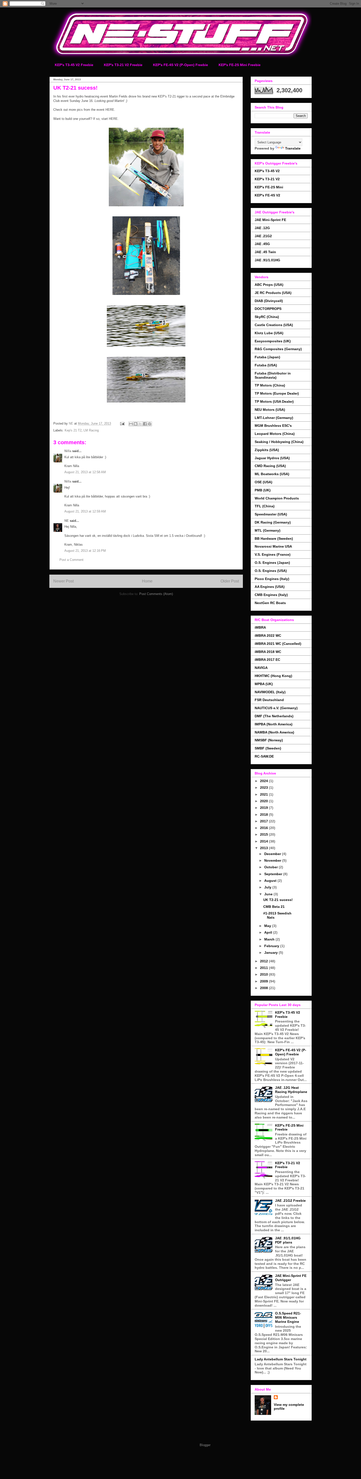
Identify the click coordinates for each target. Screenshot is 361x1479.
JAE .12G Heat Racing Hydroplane (291, 1090)
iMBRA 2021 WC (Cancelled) (278, 644)
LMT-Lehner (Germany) (274, 418)
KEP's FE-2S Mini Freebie (240, 65)
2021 (264, 794)
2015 (264, 834)
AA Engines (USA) (270, 587)
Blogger (205, 1445)
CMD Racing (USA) (270, 466)
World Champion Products (277, 498)
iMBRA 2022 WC (268, 635)
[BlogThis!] (135, 423)
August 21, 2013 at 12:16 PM (85, 551)
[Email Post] (121, 423)
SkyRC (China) (267, 317)
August (271, 881)
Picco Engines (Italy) (272, 579)
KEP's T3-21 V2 (267, 179)
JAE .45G (262, 244)
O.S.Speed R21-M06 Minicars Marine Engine (288, 1317)
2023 (264, 787)
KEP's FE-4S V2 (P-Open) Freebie (180, 65)
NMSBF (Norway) (269, 740)
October (271, 867)
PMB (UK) (263, 490)
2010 (264, 974)
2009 (264, 981)
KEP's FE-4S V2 (267, 195)
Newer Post (63, 581)
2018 (264, 814)
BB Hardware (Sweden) (274, 538)
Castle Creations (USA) (274, 325)
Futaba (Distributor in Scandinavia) (273, 375)
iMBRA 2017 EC (267, 660)
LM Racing (91, 430)
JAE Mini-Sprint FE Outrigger (290, 1278)
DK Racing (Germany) (273, 522)
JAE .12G (262, 228)
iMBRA (260, 627)
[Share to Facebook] (144, 423)
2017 (264, 821)
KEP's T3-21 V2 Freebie (123, 65)
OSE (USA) (263, 482)
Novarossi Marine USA (273, 546)
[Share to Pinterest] (149, 423)
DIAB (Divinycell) (269, 301)
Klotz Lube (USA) (269, 333)
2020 (264, 801)
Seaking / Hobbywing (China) (279, 442)
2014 (264, 841)
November (273, 860)
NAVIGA (261, 668)
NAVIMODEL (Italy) (270, 692)
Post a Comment (71, 560)
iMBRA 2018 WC (268, 652)
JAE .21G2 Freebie (290, 1201)
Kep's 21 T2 (73, 430)
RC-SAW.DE (264, 756)
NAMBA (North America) (274, 732)
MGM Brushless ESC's (273, 426)
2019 (264, 808)
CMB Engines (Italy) (271, 595)
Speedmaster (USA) (271, 514)
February (272, 946)
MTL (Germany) (267, 530)
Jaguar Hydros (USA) (272, 458)
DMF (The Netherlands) (274, 716)
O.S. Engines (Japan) (272, 563)
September (273, 874)
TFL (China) (265, 506)
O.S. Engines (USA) (271, 571)
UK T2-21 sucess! (278, 900)
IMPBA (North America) (273, 724)
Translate (293, 148)
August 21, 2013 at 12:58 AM (85, 472)
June (269, 894)
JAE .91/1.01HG (267, 260)
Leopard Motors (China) (275, 434)
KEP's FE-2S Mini (269, 187)
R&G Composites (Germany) (278, 349)
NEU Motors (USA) (270, 410)
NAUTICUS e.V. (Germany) (276, 708)
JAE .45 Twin (265, 252)
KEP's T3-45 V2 (267, 171)
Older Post (230, 581)
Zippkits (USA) (267, 450)
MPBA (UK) (264, 684)
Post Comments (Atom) (156, 594)
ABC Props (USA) (269, 285)
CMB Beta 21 (274, 907)
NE (66, 521)
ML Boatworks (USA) (272, 474)
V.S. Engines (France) (273, 554)
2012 (264, 961)
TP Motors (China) (270, 385)
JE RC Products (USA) (273, 293)
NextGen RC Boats (270, 603)
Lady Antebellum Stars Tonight (280, 1359)
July (268, 887)
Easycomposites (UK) (273, 341)
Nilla (67, 451)
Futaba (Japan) (267, 357)
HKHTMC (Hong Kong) (273, 676)
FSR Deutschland (269, 700)
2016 (264, 828)
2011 (264, 968)
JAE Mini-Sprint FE (270, 220)
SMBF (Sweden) (268, 748)
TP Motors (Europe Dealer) (277, 393)
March (270, 939)
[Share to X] (140, 423)
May (268, 926)
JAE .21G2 (263, 236)
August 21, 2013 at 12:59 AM (85, 511)
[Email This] (130, 423)
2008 (264, 988)
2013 (264, 848)
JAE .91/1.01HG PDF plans (288, 1240)
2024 (264, 781)
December (273, 854)
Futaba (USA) (266, 365)
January (271, 952)
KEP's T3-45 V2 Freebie (74, 65)
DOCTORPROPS (268, 309)
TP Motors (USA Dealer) (274, 401)
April (268, 932)
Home (147, 581)
